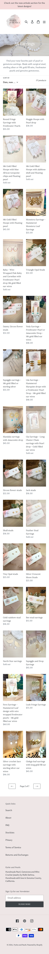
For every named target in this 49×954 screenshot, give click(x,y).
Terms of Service (13, 847)
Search (8, 810)
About (8, 817)
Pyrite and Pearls (20, 945)
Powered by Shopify (34, 945)
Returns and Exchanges (16, 855)
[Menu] (44, 22)
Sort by (6, 78)
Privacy (8, 840)
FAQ (7, 825)
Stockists (9, 832)
